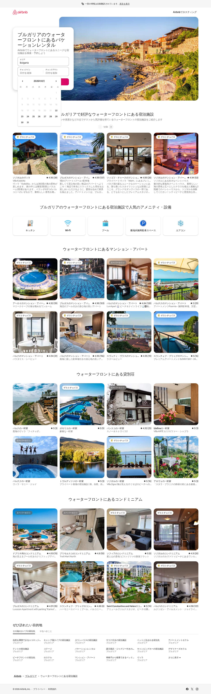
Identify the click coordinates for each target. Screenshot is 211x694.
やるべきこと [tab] (46, 631)
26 (39, 116)
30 (22, 122)
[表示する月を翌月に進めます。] (56, 81)
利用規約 (52, 689)
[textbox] (30, 73)
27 (45, 116)
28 (50, 116)
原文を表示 (124, 3)
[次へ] (111, 127)
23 (22, 116)
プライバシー (39, 689)
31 (28, 122)
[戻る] (100, 127)
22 (56, 110)
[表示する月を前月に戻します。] (22, 81)
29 (56, 116)
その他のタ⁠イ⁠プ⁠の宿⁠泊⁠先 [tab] (24, 631)
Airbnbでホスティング (185, 12)
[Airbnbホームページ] (20, 12)
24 (28, 116)
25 (33, 116)
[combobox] (43, 62)
